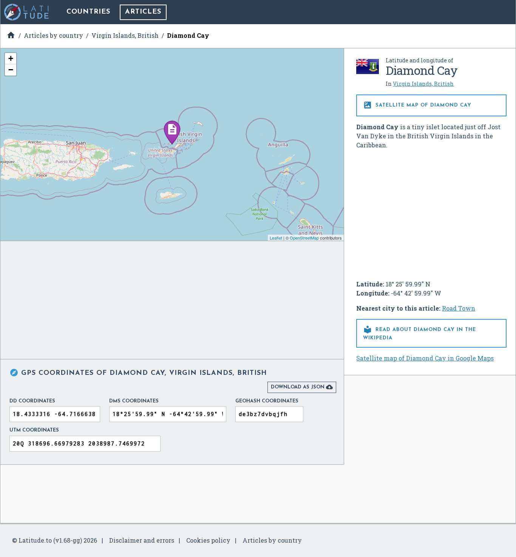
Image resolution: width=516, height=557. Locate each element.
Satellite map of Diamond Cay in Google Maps (425, 358)
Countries (88, 12)
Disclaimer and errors (141, 540)
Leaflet (276, 238)
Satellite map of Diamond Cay (417, 105)
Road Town (458, 308)
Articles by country (272, 540)
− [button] (10, 69)
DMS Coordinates (134, 401)
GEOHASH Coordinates (266, 401)
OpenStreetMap (304, 238)
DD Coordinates (32, 401)
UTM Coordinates (34, 430)
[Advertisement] (431, 212)
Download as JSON (302, 387)
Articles (143, 12)
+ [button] (10, 58)
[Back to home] (26, 12)
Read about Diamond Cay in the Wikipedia (419, 332)
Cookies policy (208, 540)
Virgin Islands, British (423, 83)
